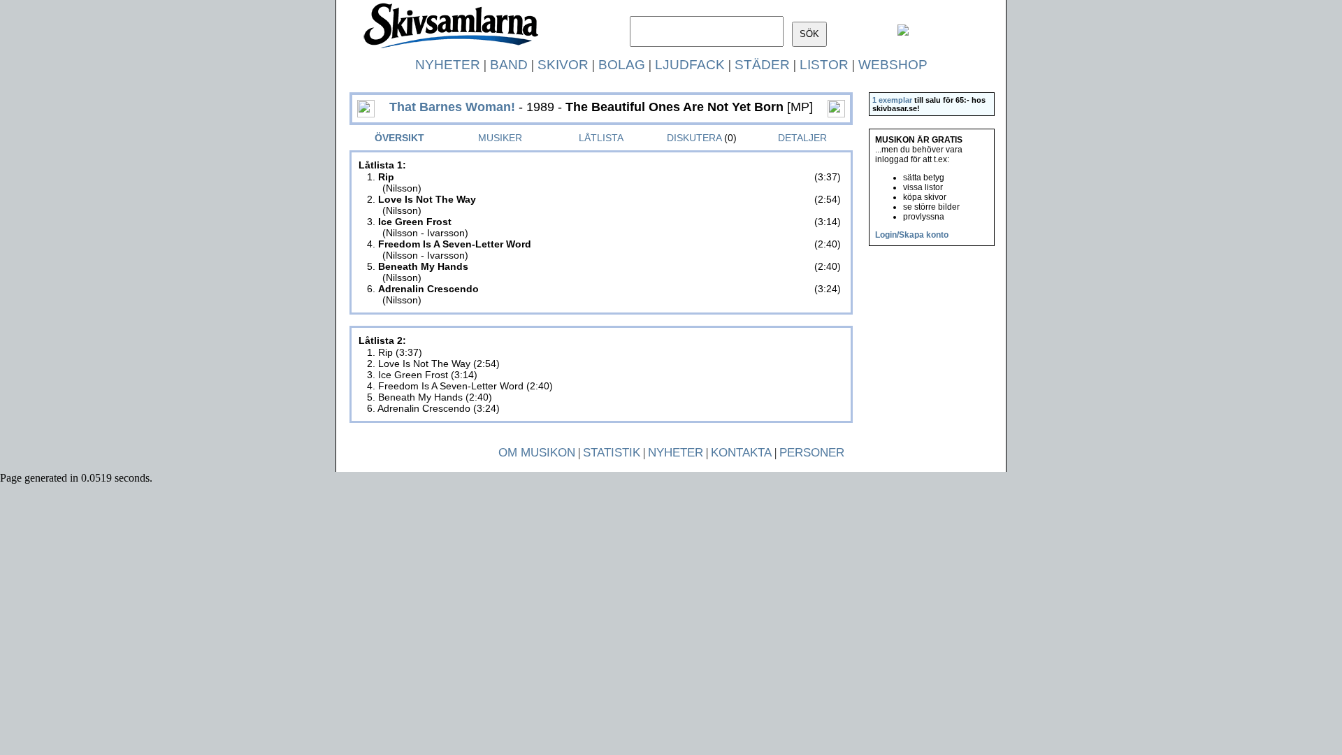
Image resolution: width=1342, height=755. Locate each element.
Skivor (563, 64)
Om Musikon (536, 452)
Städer (762, 64)
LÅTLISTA (601, 137)
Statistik (611, 452)
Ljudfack (690, 64)
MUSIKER (500, 137)
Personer (811, 452)
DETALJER (802, 137)
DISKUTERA (694, 137)
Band (509, 64)
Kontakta (741, 452)
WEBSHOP (893, 64)
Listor (824, 64)
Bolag (621, 64)
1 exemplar (892, 100)
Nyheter (447, 64)
